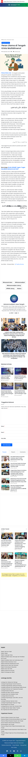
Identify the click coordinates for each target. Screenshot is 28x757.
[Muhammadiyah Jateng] (14, 5)
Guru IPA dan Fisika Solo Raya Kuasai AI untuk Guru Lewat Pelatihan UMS (18, 465)
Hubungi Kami (23, 745)
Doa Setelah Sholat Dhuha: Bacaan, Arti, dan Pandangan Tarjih (20, 392)
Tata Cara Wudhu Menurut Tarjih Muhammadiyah (5, 377)
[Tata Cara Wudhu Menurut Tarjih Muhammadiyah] (7, 371)
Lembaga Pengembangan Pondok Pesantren (11, 683)
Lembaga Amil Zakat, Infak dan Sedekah (10, 692)
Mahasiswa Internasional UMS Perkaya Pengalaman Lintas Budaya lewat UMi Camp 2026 (18, 480)
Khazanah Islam (10, 39)
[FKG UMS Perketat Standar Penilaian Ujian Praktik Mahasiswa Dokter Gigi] (5, 458)
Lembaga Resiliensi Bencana (7, 690)
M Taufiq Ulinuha (19, 264)
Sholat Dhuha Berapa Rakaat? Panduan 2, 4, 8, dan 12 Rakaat (20, 377)
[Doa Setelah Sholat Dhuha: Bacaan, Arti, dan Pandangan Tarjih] (21, 386)
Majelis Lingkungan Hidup (7, 655)
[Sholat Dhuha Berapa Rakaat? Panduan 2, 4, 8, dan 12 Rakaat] (21, 371)
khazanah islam (8, 282)
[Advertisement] (14, 22)
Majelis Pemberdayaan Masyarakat (8, 667)
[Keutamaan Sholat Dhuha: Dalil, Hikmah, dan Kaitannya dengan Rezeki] (7, 386)
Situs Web (3, 438)
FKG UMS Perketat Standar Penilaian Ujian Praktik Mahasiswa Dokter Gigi (17, 458)
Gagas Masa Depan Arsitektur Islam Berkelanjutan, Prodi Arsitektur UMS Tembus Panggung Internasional (18, 473)
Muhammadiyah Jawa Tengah (14, 304)
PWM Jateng (10, 288)
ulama (19, 288)
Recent (13, 452)
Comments (22, 452)
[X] (14, 313)
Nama (3, 426)
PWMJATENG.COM (6, 73)
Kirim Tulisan (14, 747)
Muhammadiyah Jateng (14, 285)
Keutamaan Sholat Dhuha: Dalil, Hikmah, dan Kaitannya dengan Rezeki (7, 393)
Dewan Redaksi (15, 745)
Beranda (4, 39)
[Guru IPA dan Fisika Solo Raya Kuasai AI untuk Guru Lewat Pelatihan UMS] (5, 465)
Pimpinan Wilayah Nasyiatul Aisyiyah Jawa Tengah (12, 720)
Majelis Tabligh (4, 653)
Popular (4, 452)
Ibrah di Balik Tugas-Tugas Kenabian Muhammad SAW (13, 168)
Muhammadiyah (20, 282)
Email (2, 432)
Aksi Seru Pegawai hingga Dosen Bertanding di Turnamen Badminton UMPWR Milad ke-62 (18, 488)
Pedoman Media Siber (6, 745)
